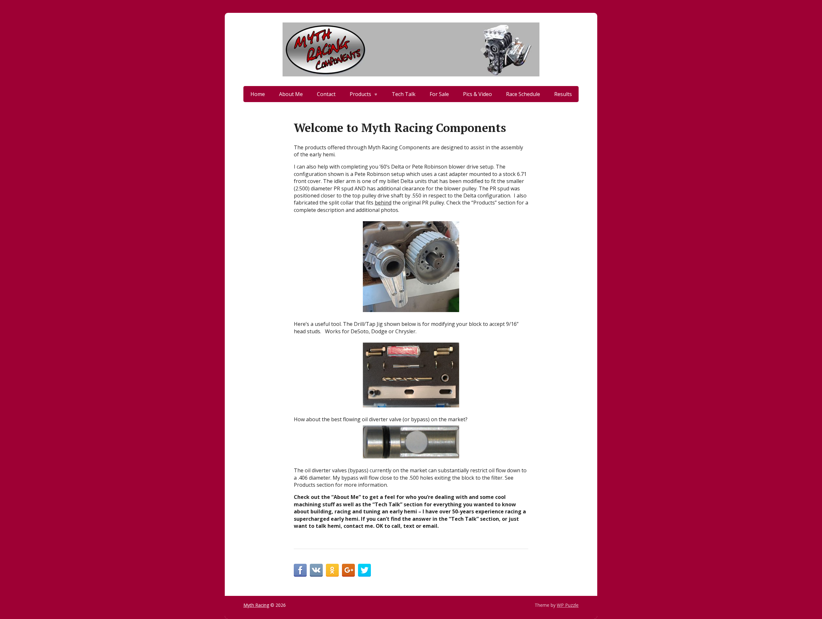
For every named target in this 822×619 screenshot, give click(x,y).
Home (257, 94)
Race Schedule (523, 94)
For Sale (439, 94)
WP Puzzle (568, 605)
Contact (326, 94)
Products (360, 94)
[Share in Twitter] (364, 570)
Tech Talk (403, 94)
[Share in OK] (332, 570)
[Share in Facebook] (300, 570)
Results (563, 94)
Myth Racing (256, 605)
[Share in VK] (316, 570)
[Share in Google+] (348, 570)
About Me (291, 94)
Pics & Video (477, 94)
